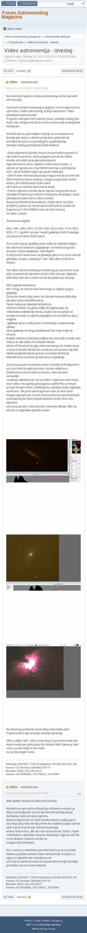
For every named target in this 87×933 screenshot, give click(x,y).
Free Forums (49, 929)
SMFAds (36, 929)
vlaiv (13, 82)
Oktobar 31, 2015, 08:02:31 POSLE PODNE (27, 88)
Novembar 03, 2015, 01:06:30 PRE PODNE (27, 793)
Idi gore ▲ (57, 920)
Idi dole (8, 70)
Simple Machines (53, 924)
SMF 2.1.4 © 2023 (35, 924)
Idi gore (9, 897)
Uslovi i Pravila (41, 920)
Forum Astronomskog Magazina (24, 14)
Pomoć (28, 920)
